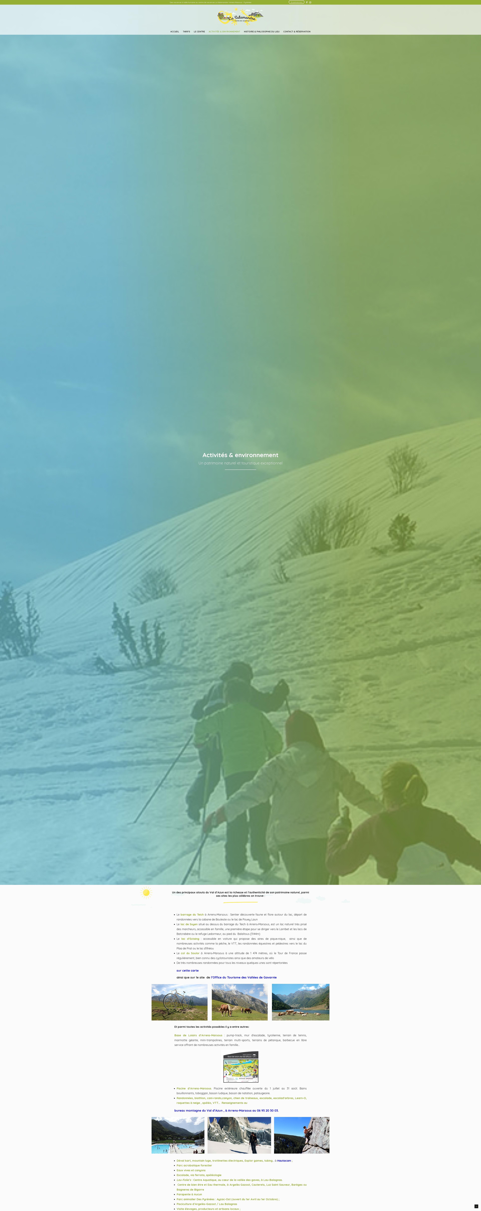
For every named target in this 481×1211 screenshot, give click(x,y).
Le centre (199, 31)
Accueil (174, 31)
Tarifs (186, 31)
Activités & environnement (224, 31)
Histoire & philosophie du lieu (262, 31)
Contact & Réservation (297, 31)
